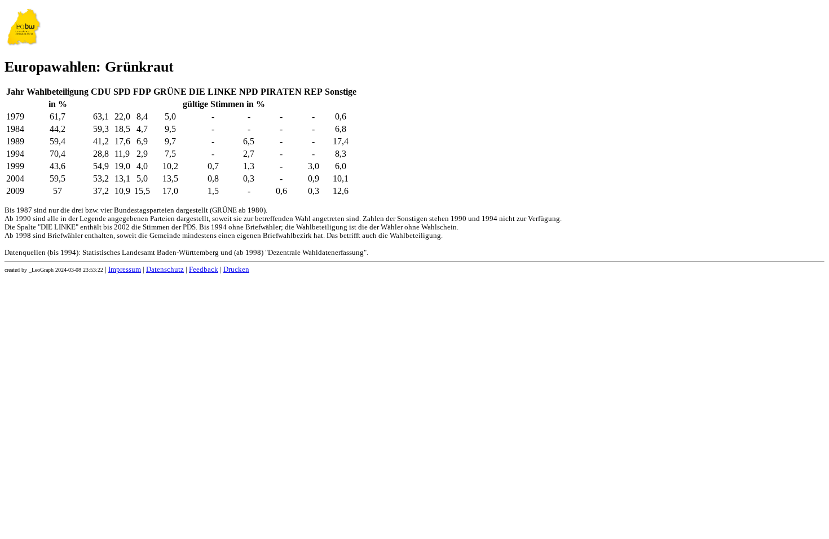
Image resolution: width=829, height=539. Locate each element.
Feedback (203, 269)
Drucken (236, 269)
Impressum (124, 269)
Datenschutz (165, 269)
